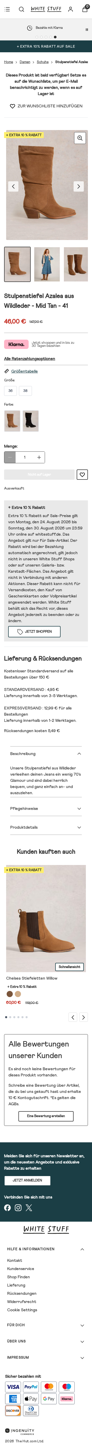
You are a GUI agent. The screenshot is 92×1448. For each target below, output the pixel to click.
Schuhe (43, 62)
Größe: (9, 380)
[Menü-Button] (7, 9)
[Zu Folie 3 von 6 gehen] (14, 1017)
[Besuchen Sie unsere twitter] (29, 1207)
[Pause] (87, 29)
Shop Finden (18, 1277)
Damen (25, 62)
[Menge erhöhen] (39, 457)
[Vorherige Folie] (72, 1017)
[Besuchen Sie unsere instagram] (18, 1207)
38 (25, 391)
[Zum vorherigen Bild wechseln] (13, 186)
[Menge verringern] (10, 457)
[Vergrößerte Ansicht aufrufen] (80, 138)
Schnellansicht (69, 967)
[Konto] (70, 9)
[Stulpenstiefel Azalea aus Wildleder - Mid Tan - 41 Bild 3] (76, 264)
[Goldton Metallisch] (18, 994)
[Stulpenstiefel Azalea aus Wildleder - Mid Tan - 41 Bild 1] (17, 264)
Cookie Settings (22, 1310)
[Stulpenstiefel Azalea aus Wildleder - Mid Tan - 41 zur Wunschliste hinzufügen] (12, 106)
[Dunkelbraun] (10, 994)
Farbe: (9, 404)
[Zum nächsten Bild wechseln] (79, 186)
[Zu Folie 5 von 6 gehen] (22, 1017)
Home (8, 62)
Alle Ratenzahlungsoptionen (29, 359)
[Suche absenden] (21, 9)
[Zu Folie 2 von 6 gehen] (10, 1017)
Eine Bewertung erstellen (46, 1116)
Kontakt (14, 1260)
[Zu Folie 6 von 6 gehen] (27, 1017)
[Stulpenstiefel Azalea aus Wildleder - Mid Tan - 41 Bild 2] (47, 264)
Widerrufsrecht (21, 1302)
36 (10, 391)
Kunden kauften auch (46, 852)
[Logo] (46, 9)
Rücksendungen (22, 1293)
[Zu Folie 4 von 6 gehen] (18, 1017)
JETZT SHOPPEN (38, 631)
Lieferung (16, 1285)
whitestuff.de (48, 534)
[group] (46, 186)
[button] (46, 371)
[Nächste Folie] (83, 1017)
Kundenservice (20, 1269)
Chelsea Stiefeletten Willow (31, 978)
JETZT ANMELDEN (27, 1180)
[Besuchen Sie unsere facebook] (7, 1207)
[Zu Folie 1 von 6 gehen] (6, 1017)
